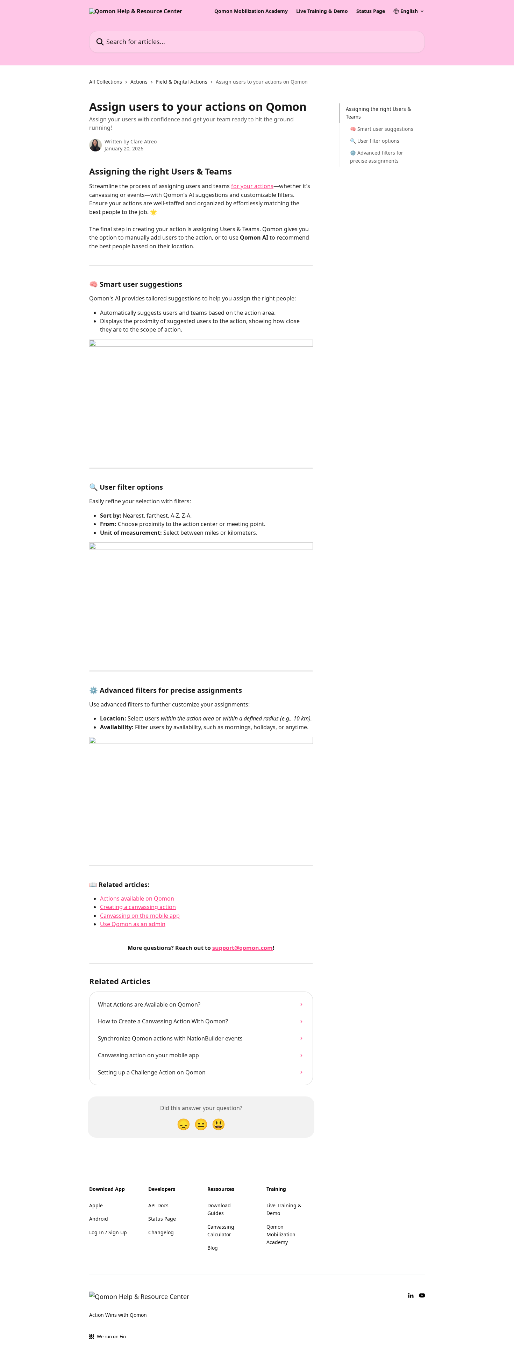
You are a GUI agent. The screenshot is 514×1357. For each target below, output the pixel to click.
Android (98, 1218)
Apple (96, 1205)
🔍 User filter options (374, 140)
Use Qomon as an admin (132, 924)
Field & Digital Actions (181, 81)
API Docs (158, 1205)
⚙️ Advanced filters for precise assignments (376, 156)
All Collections (105, 81)
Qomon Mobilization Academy (251, 11)
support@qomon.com (242, 948)
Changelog (161, 1232)
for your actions (252, 186)
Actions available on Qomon (137, 898)
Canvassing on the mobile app (140, 915)
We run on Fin (111, 1336)
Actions (139, 81)
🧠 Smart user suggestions (381, 129)
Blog (212, 1247)
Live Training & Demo (322, 11)
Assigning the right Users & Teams (378, 113)
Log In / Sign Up (108, 1232)
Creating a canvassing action (138, 907)
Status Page (370, 11)
